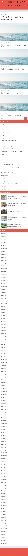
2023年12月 (4, 283)
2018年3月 (3, 444)
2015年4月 (3, 517)
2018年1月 (3, 450)
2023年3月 (3, 298)
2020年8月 (3, 371)
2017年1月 (3, 476)
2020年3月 (3, 385)
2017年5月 (3, 467)
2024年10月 (4, 271)
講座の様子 (5, 186)
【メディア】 (4, 124)
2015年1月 (3, 523)
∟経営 (4, 138)
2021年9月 (3, 333)
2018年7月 (3, 432)
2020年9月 (3, 368)
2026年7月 (3, 236)
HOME (15, 550)
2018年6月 (3, 435)
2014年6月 (3, 540)
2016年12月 (4, 479)
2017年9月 (3, 458)
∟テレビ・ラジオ (6, 127)
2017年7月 (3, 461)
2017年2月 (3, 473)
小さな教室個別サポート (7, 164)
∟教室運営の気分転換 (7, 148)
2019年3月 (3, 412)
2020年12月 (4, 359)
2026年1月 (3, 245)
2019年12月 (4, 391)
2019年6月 (3, 403)
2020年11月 (4, 362)
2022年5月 (3, 315)
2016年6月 (3, 490)
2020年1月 (3, 388)
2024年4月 (3, 277)
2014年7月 (3, 537)
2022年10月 (4, 304)
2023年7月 (3, 292)
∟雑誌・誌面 (5, 132)
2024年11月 (4, 268)
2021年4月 (3, 347)
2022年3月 (3, 321)
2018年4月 (3, 441)
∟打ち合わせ (5, 157)
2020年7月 (3, 374)
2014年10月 (4, 529)
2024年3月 (3, 280)
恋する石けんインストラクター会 (9, 172)
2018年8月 (3, 429)
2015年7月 (3, 511)
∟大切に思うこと (6, 143)
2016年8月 (3, 485)
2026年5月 (3, 242)
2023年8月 (3, 289)
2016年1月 (3, 502)
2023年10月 (4, 286)
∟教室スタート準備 (7, 146)
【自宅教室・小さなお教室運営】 (9, 140)
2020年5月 (3, 380)
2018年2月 (3, 447)
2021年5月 (3, 344)
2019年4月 (3, 409)
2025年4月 (3, 266)
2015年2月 (3, 520)
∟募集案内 (5, 178)
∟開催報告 (5, 162)
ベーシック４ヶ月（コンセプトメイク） (11, 170)
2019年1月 (3, 417)
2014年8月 (3, 534)
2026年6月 (3, 239)
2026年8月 (3, 233)
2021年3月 (3, 350)
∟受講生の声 (5, 181)
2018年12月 (4, 420)
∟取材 (4, 130)
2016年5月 (3, 493)
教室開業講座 (4, 175)
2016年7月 (3, 488)
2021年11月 (4, 330)
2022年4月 (3, 318)
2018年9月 (3, 426)
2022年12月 (4, 301)
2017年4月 (3, 470)
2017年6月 (3, 464)
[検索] (25, 118)
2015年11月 (4, 505)
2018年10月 (4, 423)
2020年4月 (3, 382)
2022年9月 (3, 306)
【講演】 (3, 154)
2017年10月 (4, 455)
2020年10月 (4, 365)
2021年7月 (3, 339)
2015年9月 (3, 508)
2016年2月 (3, 499)
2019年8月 (3, 397)
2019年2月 (3, 415)
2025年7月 (3, 257)
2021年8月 (3, 336)
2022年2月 (3, 324)
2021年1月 (3, 356)
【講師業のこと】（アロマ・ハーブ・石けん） (12, 151)
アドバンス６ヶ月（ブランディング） (11, 167)
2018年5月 (3, 438)
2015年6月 (3, 514)
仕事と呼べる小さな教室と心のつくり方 (17, 3)
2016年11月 (4, 482)
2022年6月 (3, 312)
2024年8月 (3, 274)
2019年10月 (4, 394)
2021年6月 (3, 342)
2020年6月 (3, 377)
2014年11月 (4, 526)
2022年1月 (3, 327)
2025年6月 (3, 260)
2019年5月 (3, 406)
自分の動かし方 (5, 189)
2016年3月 (3, 496)
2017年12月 (4, 453)
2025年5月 (3, 263)
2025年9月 (3, 251)
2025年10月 (4, 248)
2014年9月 (3, 531)
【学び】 (3, 135)
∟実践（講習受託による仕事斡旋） (10, 183)
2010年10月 (4, 543)
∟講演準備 (5, 159)
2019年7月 (3, 400)
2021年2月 (3, 353)
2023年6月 (3, 295)
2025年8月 (3, 254)
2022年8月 (3, 309)
